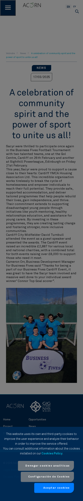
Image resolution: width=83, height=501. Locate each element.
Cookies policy (52, 453)
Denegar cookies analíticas (47, 466)
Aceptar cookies (56, 488)
